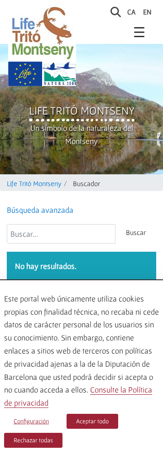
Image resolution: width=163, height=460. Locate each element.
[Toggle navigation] (139, 32)
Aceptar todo (92, 421)
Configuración (31, 421)
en (147, 12)
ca (131, 12)
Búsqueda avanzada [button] (40, 210)
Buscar (136, 232)
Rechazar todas (33, 440)
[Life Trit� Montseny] (42, 33)
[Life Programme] (25, 74)
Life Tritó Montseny (81, 110)
